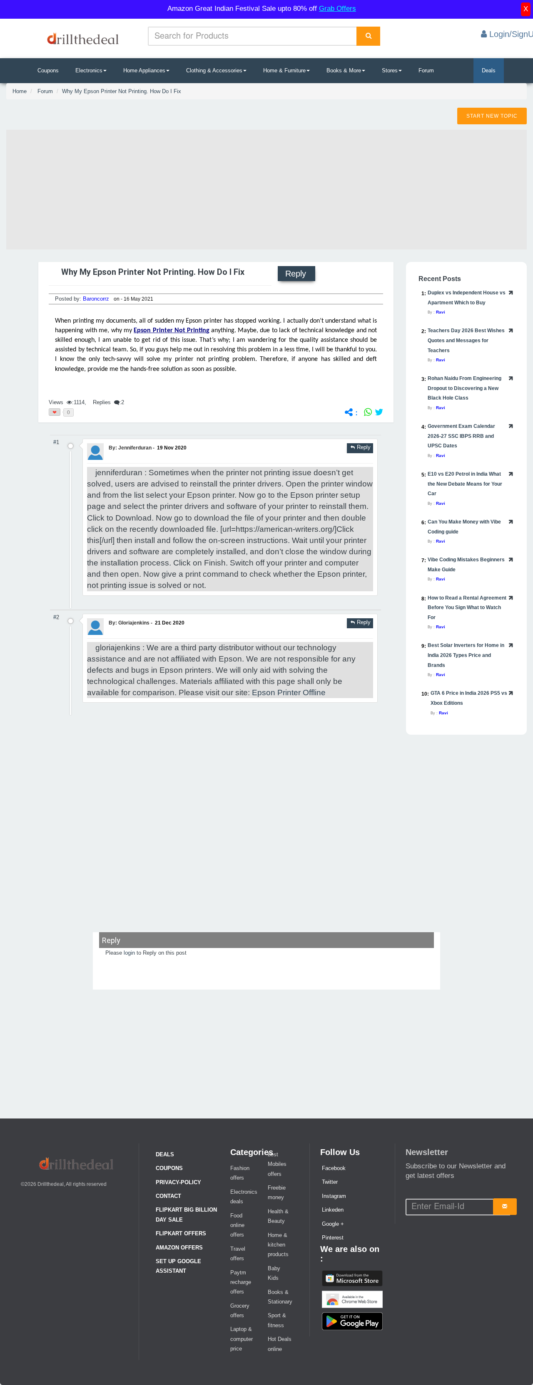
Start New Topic (492, 116)
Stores (390, 70)
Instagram (334, 1196)
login (129, 953)
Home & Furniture (284, 70)
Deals (489, 70)
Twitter (330, 1182)
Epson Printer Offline (289, 692)
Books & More (343, 70)
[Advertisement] (266, 188)
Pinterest (333, 1237)
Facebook (334, 1168)
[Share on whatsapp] (368, 413)
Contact (168, 1196)
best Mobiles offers (277, 1164)
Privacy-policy (178, 1182)
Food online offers (237, 1225)
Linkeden (333, 1210)
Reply (295, 273)
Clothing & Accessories (214, 70)
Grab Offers (337, 8)
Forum (426, 70)
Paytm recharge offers (240, 1282)
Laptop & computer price (241, 1339)
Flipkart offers (181, 1233)
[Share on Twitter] (379, 413)
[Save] (505, 1206)
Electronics (88, 70)
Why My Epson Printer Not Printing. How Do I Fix (121, 91)
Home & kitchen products (278, 1245)
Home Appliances (144, 70)
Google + (333, 1224)
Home (19, 91)
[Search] (368, 36)
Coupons (48, 70)
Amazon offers (179, 1247)
